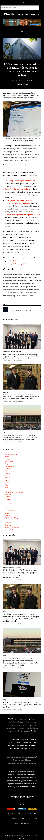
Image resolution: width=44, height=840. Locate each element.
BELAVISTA (9, 461)
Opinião (7, 516)
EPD (6, 476)
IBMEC (7, 497)
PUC (6, 520)
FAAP (7, 485)
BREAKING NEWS (9, 352)
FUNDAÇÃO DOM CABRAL (14, 492)
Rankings (8, 523)
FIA (6, 490)
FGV (6, 487)
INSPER (18, 352)
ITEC (6, 506)
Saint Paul (8, 525)
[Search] (41, 7)
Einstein (7, 473)
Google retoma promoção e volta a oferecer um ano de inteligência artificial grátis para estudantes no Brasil (22, 705)
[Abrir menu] (22, 32)
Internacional (9, 504)
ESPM (7, 480)
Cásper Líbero (9, 471)
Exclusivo (8, 483)
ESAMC (7, 478)
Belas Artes (8, 459)
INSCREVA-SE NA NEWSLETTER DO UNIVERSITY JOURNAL (22, 796)
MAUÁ (7, 513)
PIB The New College (11, 518)
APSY (7, 457)
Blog (4, 433)
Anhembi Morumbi (11, 454)
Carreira (7, 468)
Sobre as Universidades (12, 527)
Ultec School (9, 530)
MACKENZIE (9, 511)
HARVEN (8, 494)
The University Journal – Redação (22, 81)
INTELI (7, 501)
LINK (6, 508)
